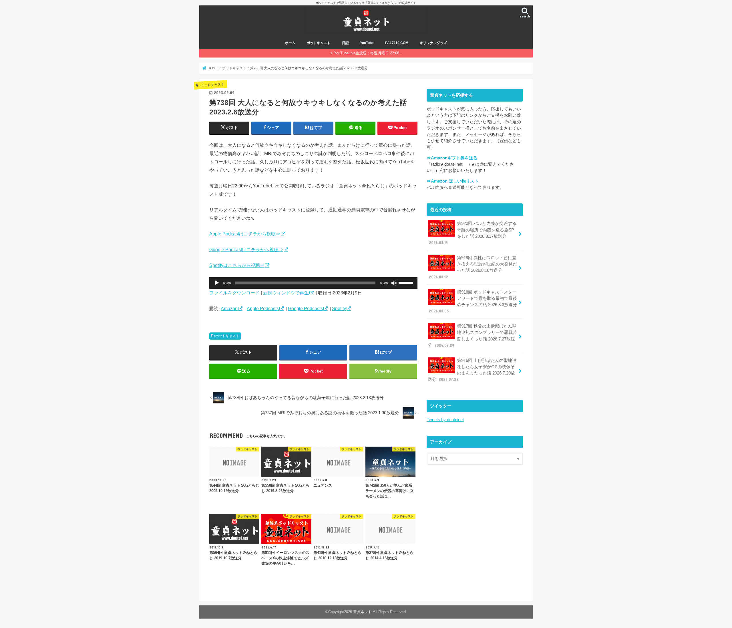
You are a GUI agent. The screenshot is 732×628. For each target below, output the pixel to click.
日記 (345, 43)
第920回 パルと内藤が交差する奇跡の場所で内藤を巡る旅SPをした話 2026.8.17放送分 (472, 233)
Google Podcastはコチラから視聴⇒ (246, 249)
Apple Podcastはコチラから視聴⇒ (244, 233)
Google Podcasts (305, 308)
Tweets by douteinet (445, 419)
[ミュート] (394, 283)
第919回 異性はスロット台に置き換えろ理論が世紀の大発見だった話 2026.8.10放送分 (473, 267)
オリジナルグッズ (433, 43)
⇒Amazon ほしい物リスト (453, 181)
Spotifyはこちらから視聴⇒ (236, 265)
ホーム (290, 43)
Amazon (229, 308)
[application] (313, 283)
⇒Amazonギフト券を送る (452, 158)
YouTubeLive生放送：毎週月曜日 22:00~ (367, 53)
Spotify (339, 308)
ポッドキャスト (319, 43)
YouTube (367, 43)
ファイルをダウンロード (234, 292)
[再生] (217, 283)
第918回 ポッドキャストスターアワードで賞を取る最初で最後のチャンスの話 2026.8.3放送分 (473, 302)
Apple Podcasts (263, 308)
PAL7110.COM (396, 43)
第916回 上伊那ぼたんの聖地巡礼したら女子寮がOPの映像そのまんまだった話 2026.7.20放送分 (472, 370)
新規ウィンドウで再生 (286, 292)
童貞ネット (362, 612)
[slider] (407, 282)
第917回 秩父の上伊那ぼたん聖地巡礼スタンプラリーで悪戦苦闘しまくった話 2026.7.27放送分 (472, 336)
